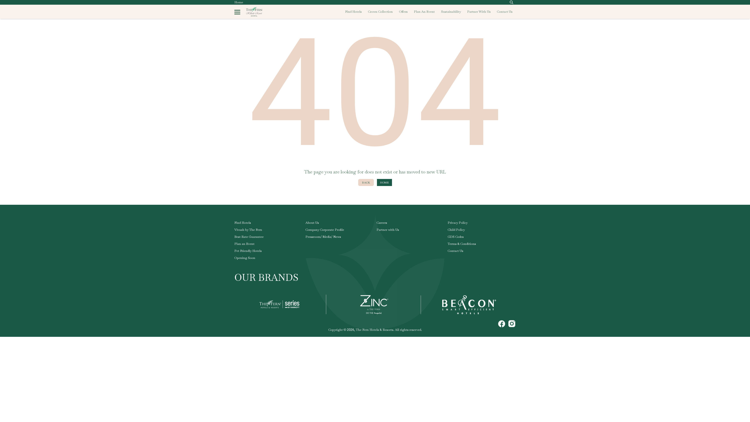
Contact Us (455, 251)
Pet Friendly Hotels (248, 251)
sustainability (451, 12)
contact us (504, 12)
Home (238, 2)
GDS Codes (456, 237)
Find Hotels (242, 223)
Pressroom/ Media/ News (323, 237)
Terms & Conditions (462, 244)
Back (366, 182)
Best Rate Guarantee (249, 237)
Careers (382, 223)
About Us (312, 223)
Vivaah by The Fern (248, 230)
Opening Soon (244, 258)
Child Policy (456, 230)
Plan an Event (244, 244)
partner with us (479, 12)
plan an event (424, 12)
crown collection (380, 12)
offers (403, 12)
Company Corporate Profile (324, 230)
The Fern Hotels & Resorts (374, 330)
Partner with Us (388, 230)
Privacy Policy (458, 223)
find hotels (353, 12)
